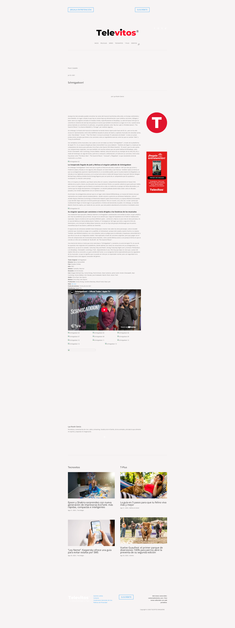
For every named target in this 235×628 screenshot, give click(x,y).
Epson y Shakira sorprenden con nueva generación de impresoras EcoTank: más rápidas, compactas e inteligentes (90, 505)
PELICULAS (104, 43)
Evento (132, 555)
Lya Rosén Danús (119, 96)
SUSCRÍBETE (142, 9)
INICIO (96, 43)
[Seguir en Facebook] (154, 28)
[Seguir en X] (161, 28)
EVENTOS (134, 43)
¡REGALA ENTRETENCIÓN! (81, 9)
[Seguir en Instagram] (158, 28)
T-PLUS (127, 43)
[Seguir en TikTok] (165, 28)
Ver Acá (74, 284)
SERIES (111, 43)
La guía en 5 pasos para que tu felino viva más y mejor (143, 503)
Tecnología (80, 510)
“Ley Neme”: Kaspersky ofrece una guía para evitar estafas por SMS (89, 551)
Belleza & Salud (134, 508)
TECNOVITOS (119, 43)
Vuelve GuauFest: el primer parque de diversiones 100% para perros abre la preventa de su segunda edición (141, 550)
